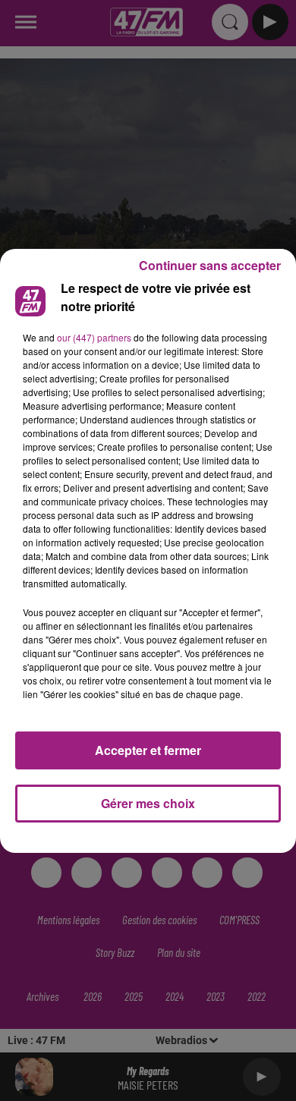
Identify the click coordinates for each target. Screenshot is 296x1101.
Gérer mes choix (148, 803)
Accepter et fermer (148, 750)
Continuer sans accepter (210, 265)
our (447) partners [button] (94, 337)
